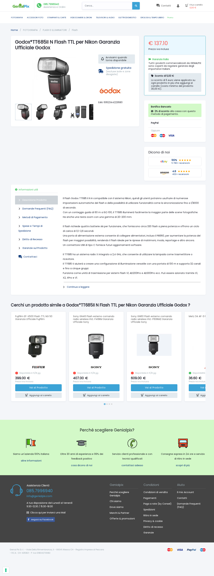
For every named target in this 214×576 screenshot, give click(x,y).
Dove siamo (117, 507)
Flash (75, 30)
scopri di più (183, 465)
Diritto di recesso (153, 527)
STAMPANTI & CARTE (56, 17)
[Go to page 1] (104, 404)
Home (14, 30)
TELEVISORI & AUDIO (105, 17)
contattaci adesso (132, 465)
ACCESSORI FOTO (35, 17)
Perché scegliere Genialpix (119, 494)
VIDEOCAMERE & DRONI (81, 17)
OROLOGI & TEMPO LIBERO (152, 17)
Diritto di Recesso (32, 239)
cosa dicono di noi (81, 465)
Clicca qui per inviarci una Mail (48, 512)
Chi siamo (115, 501)
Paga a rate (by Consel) (157, 503)
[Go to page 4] (111, 404)
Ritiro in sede (150, 515)
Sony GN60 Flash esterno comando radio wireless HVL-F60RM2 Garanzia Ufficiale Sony (151, 319)
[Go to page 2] (107, 404)
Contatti (182, 498)
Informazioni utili (28, 189)
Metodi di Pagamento (35, 217)
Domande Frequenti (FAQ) (38, 208)
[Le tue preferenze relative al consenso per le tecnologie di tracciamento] (6, 570)
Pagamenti (149, 498)
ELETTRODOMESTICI (127, 17)
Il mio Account (185, 492)
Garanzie (148, 532)
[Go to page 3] (109, 404)
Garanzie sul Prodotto (34, 248)
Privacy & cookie (153, 521)
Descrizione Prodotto (34, 200)
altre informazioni (31, 460)
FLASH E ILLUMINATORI (55, 30)
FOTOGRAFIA (17, 17)
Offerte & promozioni (122, 518)
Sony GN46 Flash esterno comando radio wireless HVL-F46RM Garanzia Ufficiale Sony (93, 319)
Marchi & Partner (119, 513)
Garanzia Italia (160, 59)
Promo (170, 17)
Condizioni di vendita (155, 492)
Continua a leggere (78, 287)
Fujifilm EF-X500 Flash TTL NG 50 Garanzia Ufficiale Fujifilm (33, 318)
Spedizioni (149, 509)
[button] (23, 112)
